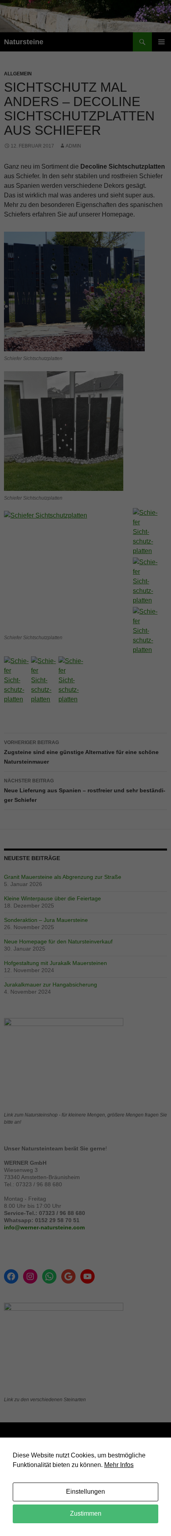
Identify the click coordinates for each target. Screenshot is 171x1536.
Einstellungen (85, 1491)
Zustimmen (85, 1513)
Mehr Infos (119, 1464)
